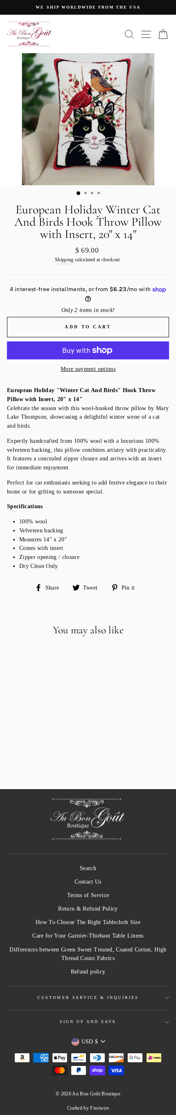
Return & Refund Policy (87, 909)
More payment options (88, 369)
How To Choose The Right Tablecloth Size (88, 922)
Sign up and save (88, 1021)
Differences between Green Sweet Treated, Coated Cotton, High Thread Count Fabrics (87, 954)
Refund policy (88, 972)
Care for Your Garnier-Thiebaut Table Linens (88, 936)
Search (88, 868)
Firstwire (99, 1108)
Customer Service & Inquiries (88, 997)
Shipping (64, 259)
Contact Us (87, 882)
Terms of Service (88, 895)
